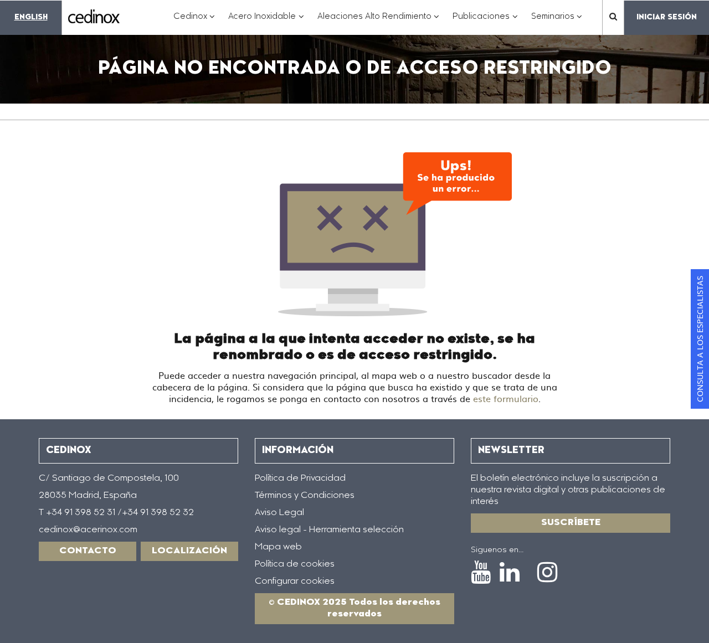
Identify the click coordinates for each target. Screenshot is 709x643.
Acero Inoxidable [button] (266, 22)
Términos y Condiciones (304, 495)
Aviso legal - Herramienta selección (329, 530)
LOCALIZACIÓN (189, 551)
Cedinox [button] (194, 22)
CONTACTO (87, 551)
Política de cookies (295, 564)
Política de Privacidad (300, 478)
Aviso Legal (279, 512)
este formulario (505, 398)
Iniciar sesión (666, 17)
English (31, 17)
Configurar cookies (295, 581)
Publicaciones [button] (485, 22)
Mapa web (278, 547)
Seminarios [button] (557, 22)
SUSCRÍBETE (570, 522)
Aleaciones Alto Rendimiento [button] (378, 22)
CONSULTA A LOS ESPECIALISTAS (699, 339)
